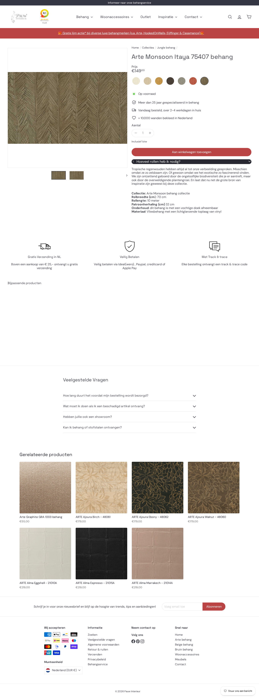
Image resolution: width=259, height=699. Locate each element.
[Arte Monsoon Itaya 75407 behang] (26, 322)
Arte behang (183, 640)
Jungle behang (166, 47)
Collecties (148, 47)
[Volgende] (125, 175)
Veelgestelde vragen (101, 640)
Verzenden (95, 654)
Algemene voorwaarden (103, 644)
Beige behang (184, 644)
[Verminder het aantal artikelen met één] (136, 133)
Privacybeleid (97, 659)
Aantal (136, 125)
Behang (83, 17)
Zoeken (92, 635)
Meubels (180, 659)
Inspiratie (166, 17)
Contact (192, 17)
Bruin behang (184, 649)
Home (135, 47)
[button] (136, 81)
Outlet (145, 17)
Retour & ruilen (98, 649)
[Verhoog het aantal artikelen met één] (150, 133)
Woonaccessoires (115, 17)
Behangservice (98, 664)
